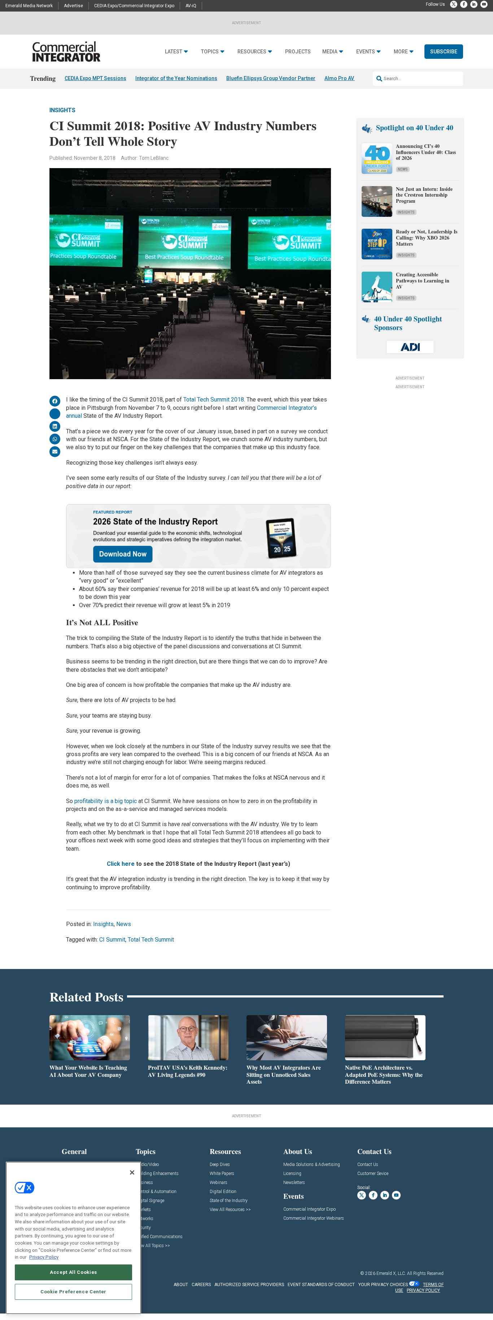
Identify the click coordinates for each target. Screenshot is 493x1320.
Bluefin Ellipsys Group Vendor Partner (270, 78)
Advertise (73, 6)
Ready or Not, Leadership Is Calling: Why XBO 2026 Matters (426, 237)
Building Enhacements (157, 1173)
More (401, 51)
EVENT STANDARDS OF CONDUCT (321, 1284)
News (123, 924)
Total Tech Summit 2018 (213, 399)
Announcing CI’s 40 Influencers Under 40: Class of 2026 (426, 152)
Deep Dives (220, 1164)
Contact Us (367, 1164)
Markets (143, 1209)
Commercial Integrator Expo (309, 1209)
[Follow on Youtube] (484, 4)
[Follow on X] (453, 4)
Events (365, 51)
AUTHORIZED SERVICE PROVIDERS (249, 1284)
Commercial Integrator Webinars (313, 1218)
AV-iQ (191, 6)
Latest (173, 51)
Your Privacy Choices (383, 1284)
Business (144, 1182)
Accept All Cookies (73, 1272)
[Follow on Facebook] (463, 4)
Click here (121, 863)
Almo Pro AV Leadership (353, 78)
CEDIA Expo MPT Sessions (95, 78)
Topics (210, 51)
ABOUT (181, 1284)
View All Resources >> (230, 1209)
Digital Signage (150, 1200)
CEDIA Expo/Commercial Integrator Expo (134, 6)
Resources (251, 51)
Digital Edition (223, 1191)
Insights (62, 110)
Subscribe (443, 51)
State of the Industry (229, 1200)
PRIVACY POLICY (423, 1290)
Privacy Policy (43, 1257)
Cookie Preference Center (73, 1291)
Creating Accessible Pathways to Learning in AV (422, 280)
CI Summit (112, 939)
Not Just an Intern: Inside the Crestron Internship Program (424, 195)
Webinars (218, 1182)
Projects (298, 51)
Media (329, 51)
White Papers (222, 1173)
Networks (144, 1218)
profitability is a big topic (105, 801)
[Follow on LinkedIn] (473, 4)
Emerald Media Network (29, 6)
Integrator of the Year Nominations (176, 78)
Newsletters (294, 1182)
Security (143, 1227)
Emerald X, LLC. (391, 1273)
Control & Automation (156, 1191)
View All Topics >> (153, 1246)
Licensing (292, 1173)
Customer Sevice (372, 1173)
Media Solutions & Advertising (311, 1164)
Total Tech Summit (151, 939)
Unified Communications (159, 1237)
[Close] (132, 1172)
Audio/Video (147, 1164)
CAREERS (201, 1284)
